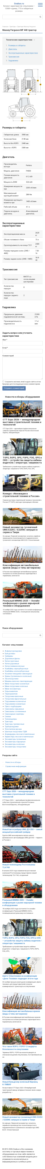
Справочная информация (15, 766)
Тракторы (9, 721)
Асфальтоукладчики (13, 651)
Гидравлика (13, 60)
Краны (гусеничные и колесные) (18, 676)
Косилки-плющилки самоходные (18, 674)
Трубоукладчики (11, 726)
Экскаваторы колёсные (15, 744)
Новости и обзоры (13, 762)
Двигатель (12, 49)
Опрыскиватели (11, 691)
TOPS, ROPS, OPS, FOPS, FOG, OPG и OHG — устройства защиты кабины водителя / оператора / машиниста (22, 460)
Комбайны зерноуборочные (16, 669)
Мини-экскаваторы (13, 689)
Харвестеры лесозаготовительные (19, 737)
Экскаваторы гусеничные (15, 739)
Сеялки (8, 716)
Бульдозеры (10, 653)
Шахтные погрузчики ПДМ (16, 732)
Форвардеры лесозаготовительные (20, 734)
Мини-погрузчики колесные (16, 686)
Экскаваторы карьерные (15, 742)
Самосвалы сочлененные (15, 711)
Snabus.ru (19, 3)
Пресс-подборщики (13, 706)
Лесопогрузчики (11, 679)
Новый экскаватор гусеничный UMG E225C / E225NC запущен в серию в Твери (20, 530)
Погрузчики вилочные (14, 696)
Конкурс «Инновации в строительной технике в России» (21, 494)
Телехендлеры (11, 719)
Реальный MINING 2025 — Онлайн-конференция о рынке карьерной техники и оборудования (21, 603)
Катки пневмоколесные (14, 666)
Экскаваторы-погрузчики (15, 747)
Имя (4, 340)
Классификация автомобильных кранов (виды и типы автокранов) (21, 566)
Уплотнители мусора (13, 729)
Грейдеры (9, 656)
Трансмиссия (13, 57)
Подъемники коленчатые (15, 701)
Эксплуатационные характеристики (23, 53)
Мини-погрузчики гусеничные (17, 684)
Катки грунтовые (12, 661)
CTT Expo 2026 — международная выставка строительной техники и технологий (22, 422)
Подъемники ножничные (15, 704)
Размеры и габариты (17, 45)
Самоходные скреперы (14, 714)
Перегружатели (11, 694)
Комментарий (8, 356)
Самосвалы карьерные (14, 709)
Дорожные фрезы (12, 658)
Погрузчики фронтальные (15, 699)
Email (5, 348)
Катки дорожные (12, 664)
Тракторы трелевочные (14, 724)
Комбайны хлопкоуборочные (17, 671)
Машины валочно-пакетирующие (18, 681)
